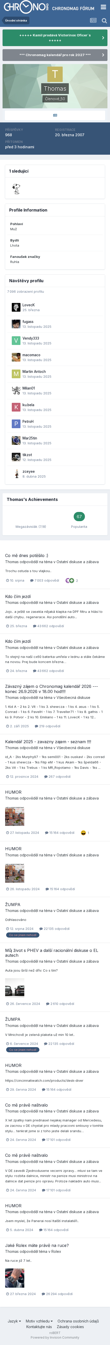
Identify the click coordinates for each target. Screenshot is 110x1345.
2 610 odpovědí (61, 1004)
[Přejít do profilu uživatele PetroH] (16, 423)
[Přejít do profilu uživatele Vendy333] (16, 340)
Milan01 (29, 388)
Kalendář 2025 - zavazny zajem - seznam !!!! (48, 741)
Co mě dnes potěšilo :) (26, 555)
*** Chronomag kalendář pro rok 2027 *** (55, 55)
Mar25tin (30, 438)
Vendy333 (31, 338)
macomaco (31, 355)
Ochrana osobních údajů (78, 1321)
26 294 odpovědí (59, 1294)
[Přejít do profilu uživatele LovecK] (16, 307)
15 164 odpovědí (61, 833)
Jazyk (13, 1321)
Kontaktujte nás (39, 1327)
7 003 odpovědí (46, 580)
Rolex (56, 1251)
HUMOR (13, 792)
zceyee (29, 471)
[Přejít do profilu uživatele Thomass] (17, 188)
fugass (28, 322)
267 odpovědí (59, 776)
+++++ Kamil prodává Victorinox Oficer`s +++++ (55, 37)
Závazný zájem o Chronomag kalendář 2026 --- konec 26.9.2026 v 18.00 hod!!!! (51, 689)
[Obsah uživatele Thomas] (55, 115)
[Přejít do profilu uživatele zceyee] (16, 473)
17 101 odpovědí (58, 1140)
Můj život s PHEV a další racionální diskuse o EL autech (51, 953)
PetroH (28, 421)
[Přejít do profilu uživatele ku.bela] (16, 407)
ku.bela (28, 405)
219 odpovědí (49, 726)
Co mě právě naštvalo (26, 1105)
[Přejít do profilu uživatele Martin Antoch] (16, 374)
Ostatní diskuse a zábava (78, 562)
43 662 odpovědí (50, 626)
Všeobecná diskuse (73, 697)
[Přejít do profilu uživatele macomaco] (16, 357)
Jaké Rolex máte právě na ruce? (37, 1245)
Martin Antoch (34, 372)
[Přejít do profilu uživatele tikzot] (16, 457)
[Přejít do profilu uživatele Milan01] (16, 390)
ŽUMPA (12, 904)
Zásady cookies (70, 1327)
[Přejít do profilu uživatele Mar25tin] (16, 440)
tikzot (27, 455)
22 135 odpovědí (56, 929)
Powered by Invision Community (55, 1337)
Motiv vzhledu (38, 1321)
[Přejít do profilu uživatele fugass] (16, 324)
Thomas (12, 562)
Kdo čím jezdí (18, 596)
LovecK (29, 305)
